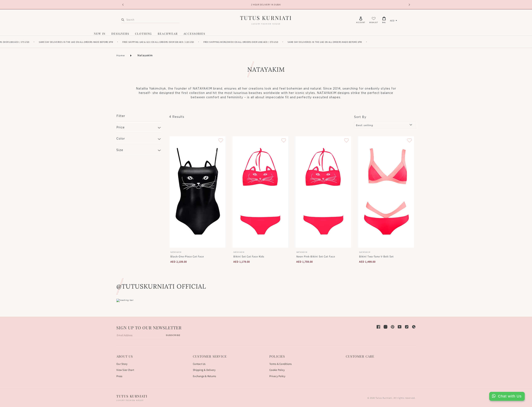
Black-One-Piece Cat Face (187, 256)
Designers (120, 33)
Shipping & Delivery (204, 370)
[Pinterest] (392, 327)
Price (120, 127)
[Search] (122, 19)
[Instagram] (385, 327)
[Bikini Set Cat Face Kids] (260, 192)
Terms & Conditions (280, 364)
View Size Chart (125, 370)
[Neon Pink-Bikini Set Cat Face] (323, 192)
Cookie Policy (277, 370)
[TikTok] (407, 327)
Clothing (143, 33)
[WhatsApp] (414, 327)
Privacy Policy (277, 376)
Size (119, 150)
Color (120, 138)
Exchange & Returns (204, 376)
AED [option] (392, 20)
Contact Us (199, 364)
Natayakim (145, 55)
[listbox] (393, 20)
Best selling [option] (364, 125)
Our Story (121, 364)
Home (120, 55)
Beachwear (167, 33)
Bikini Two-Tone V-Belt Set (376, 256)
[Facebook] (378, 327)
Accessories (194, 33)
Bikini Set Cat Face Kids (248, 256)
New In (100, 33)
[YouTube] (399, 327)
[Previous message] (123, 4)
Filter (120, 116)
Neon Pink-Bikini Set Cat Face (315, 256)
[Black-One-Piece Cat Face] (197, 192)
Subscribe (173, 335)
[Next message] (408, 4)
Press (119, 376)
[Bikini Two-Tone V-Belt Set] (386, 192)
